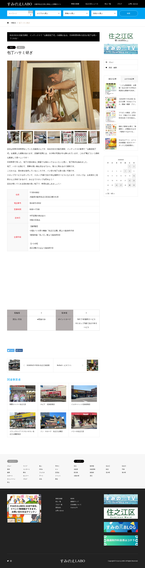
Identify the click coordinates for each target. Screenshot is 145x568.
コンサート (26, 469)
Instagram (11, 561)
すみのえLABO (72, 561)
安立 (11, 47)
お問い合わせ (133, 4)
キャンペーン (11, 479)
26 (116, 185)
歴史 (56, 479)
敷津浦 (92, 466)
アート (41, 476)
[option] (53, 95)
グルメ (111, 62)
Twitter (8, 561)
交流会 (57, 472)
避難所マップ (74, 501)
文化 (40, 479)
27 (121, 185)
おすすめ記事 (129, 79)
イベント (58, 476)
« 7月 (107, 193)
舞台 (24, 472)
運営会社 (58, 507)
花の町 (108, 472)
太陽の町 (76, 476)
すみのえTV (73, 507)
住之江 (108, 466)
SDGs (41, 469)
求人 (8, 482)
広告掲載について (75, 505)
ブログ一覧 (59, 505)
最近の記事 (112, 79)
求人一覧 (108, 4)
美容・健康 (113, 67)
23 (134, 180)
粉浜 (107, 469)
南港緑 (92, 472)
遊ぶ (40, 466)
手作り (57, 466)
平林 (123, 469)
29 (129, 185)
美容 (8, 469)
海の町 (124, 472)
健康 (8, 472)
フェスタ (42, 472)
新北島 (76, 472)
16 (134, 176)
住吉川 (124, 466)
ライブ (25, 466)
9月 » (113, 193)
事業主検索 (75, 4)
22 (129, 180)
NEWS (72, 499)
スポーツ (10, 476)
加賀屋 (76, 469)
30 (134, 185)
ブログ (25, 479)
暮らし (21, 47)
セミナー (26, 476)
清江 (91, 476)
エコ (56, 469)
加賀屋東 (92, 469)
